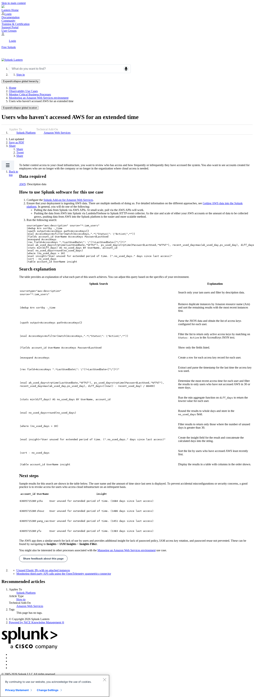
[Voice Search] (126, 69)
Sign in (20, 74)
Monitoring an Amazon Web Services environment (38, 97)
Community (8, 20)
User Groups (9, 30)
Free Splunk (8, 47)
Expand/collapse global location (20, 107)
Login (8, 14)
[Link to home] (12, 59)
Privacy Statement (17, 690)
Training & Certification (15, 24)
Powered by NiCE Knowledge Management (36, 622)
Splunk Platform (26, 132)
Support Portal (9, 27)
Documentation (10, 17)
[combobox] (70, 69)
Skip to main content (13, 3)
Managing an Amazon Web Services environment (126, 550)
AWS (22, 184)
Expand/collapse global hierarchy (20, 81)
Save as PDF (16, 142)
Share (12, 145)
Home (12, 87)
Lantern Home (10, 10)
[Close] (104, 679)
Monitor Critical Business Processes (30, 94)
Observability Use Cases (23, 91)
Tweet (20, 152)
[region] (54, 686)
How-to (20, 599)
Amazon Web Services (57, 132)
